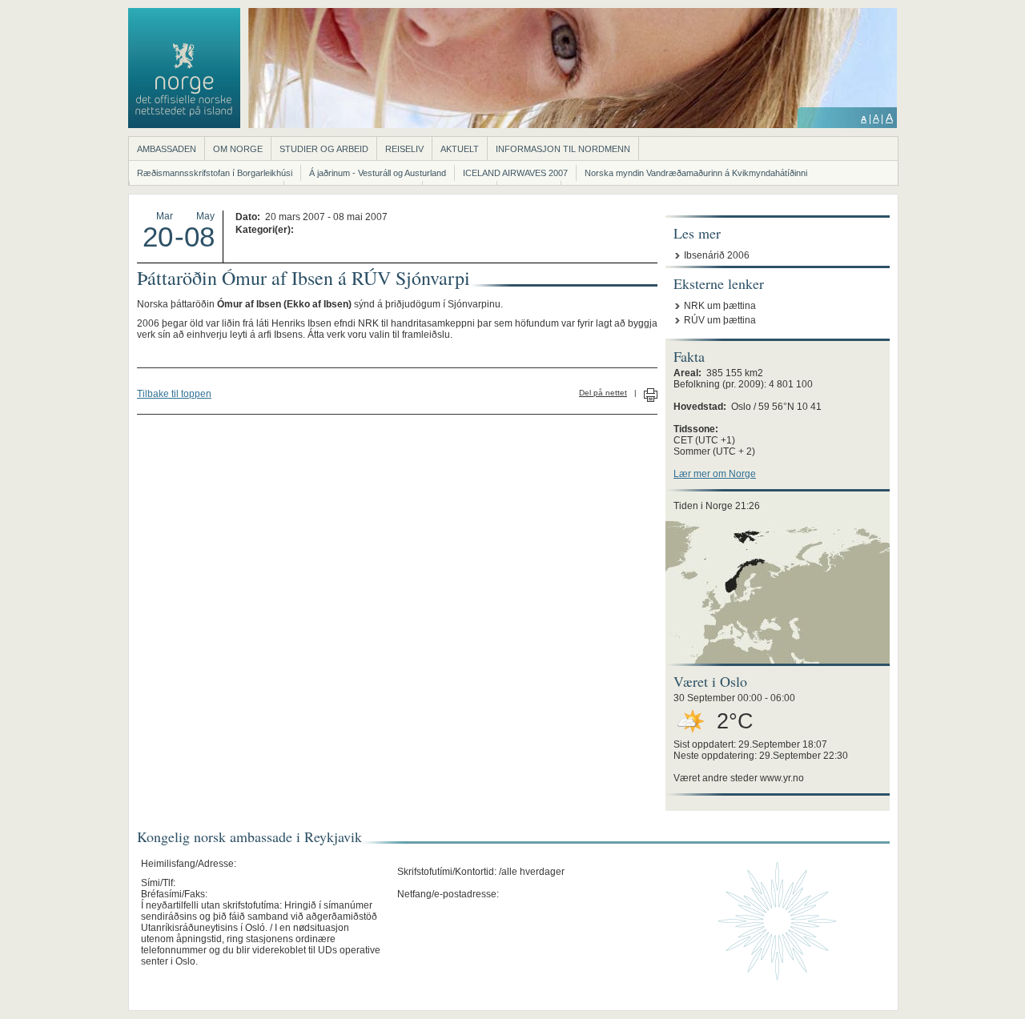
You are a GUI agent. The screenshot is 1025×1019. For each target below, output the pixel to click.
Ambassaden (166, 149)
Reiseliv (404, 149)
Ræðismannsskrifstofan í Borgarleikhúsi (214, 173)
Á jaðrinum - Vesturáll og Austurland (377, 173)
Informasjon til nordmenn (563, 149)
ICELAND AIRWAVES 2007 (515, 173)
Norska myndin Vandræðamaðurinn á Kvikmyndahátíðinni (696, 173)
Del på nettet (603, 392)
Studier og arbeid (323, 149)
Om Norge (238, 149)
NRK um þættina (720, 305)
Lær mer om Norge (714, 473)
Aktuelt (459, 149)
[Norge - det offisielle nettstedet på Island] (184, 124)
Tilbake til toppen (174, 393)
